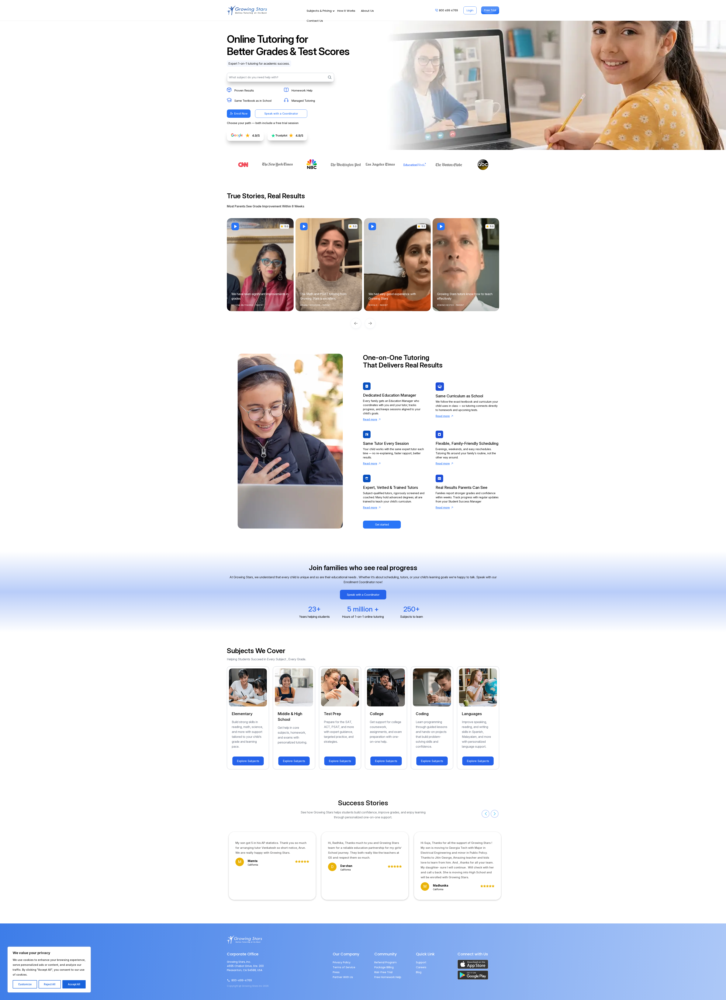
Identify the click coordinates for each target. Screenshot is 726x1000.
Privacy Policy (342, 962)
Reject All (49, 984)
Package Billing (384, 967)
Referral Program (385, 962)
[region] (49, 969)
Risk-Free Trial (383, 972)
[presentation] (485, 813)
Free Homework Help (387, 977)
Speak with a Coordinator (281, 113)
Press (336, 972)
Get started (382, 524)
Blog (418, 972)
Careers (421, 967)
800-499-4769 (241, 980)
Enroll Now (240, 113)
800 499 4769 (448, 10)
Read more (370, 419)
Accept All (74, 984)
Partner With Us (343, 977)
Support (421, 962)
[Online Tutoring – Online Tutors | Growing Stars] (247, 10)
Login (470, 10)
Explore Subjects (248, 761)
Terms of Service (344, 967)
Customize (25, 984)
